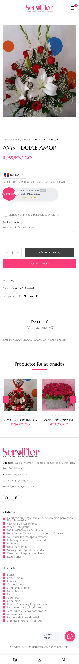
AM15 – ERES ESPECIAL (58, 419)
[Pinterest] (37, 296)
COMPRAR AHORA (39, 263)
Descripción (41, 321)
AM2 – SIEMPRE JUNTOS (20, 419)
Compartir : (9, 296)
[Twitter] (25, 296)
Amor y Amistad (22, 139)
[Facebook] (20, 296)
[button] (72, 8)
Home (6, 139)
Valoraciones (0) (40, 327)
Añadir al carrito (49, 252)
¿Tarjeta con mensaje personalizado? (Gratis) (34, 214)
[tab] (40, 322)
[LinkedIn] (31, 296)
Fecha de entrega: (14, 222)
